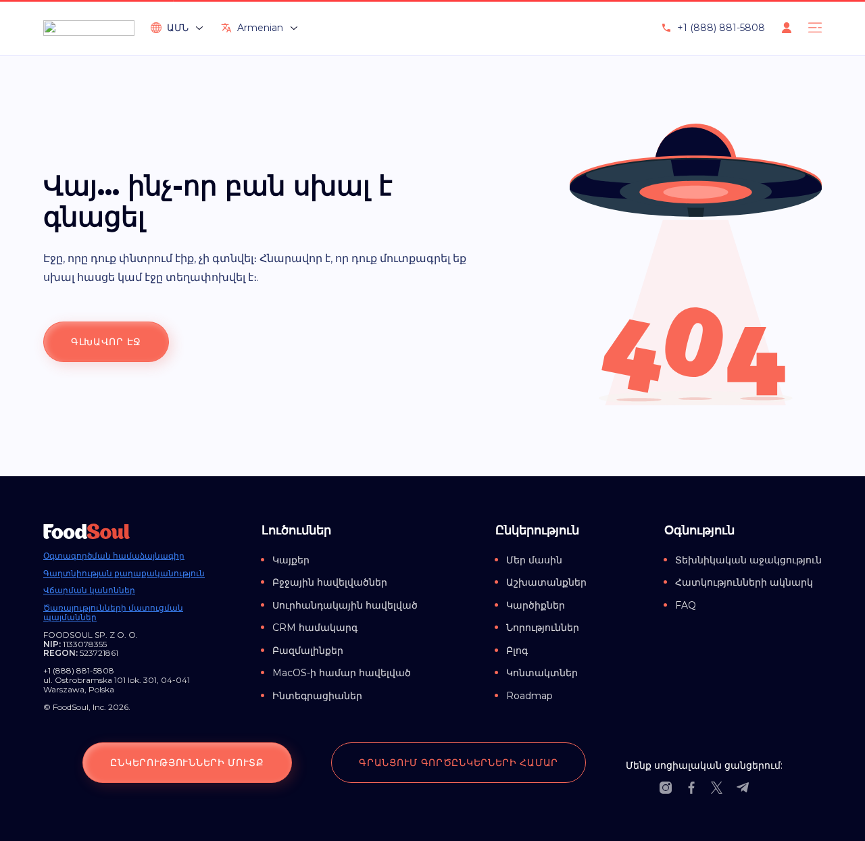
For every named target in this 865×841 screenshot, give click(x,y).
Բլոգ (517, 650)
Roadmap (529, 696)
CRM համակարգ (314, 627)
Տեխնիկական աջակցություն (748, 560)
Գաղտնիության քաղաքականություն (124, 573)
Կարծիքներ (535, 605)
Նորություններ (542, 627)
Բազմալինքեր (307, 650)
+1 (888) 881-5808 (721, 28)
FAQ (685, 605)
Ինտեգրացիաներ (317, 696)
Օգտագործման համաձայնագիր (113, 556)
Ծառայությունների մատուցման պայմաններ (113, 612)
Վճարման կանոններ (89, 590)
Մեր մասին (534, 560)
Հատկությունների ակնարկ (744, 582)
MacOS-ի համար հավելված (341, 673)
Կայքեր (291, 560)
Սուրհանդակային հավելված (345, 605)
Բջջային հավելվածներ (329, 582)
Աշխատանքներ (546, 582)
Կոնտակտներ (542, 673)
